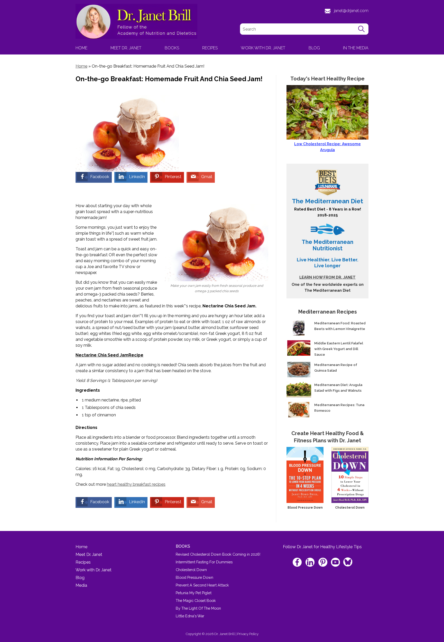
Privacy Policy (247, 634)
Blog (314, 47)
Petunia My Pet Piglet (193, 593)
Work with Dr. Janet (263, 47)
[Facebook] (298, 562)
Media (81, 585)
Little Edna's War (190, 616)
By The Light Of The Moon (198, 608)
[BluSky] (347, 560)
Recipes (210, 47)
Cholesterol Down (350, 507)
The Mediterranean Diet (327, 201)
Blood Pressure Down (305, 507)
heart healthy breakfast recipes (136, 484)
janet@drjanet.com (351, 10)
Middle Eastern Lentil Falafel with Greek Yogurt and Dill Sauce (338, 348)
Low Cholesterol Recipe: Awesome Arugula (327, 147)
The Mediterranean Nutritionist (327, 245)
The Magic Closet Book (196, 600)
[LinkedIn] (310, 562)
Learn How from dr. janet (327, 277)
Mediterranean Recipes (327, 312)
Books (172, 47)
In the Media (355, 47)
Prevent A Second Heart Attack (202, 585)
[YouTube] (335, 562)
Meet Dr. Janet (125, 47)
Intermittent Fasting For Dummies (204, 562)
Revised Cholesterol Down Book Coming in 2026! (218, 554)
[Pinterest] (323, 562)
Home (81, 47)
